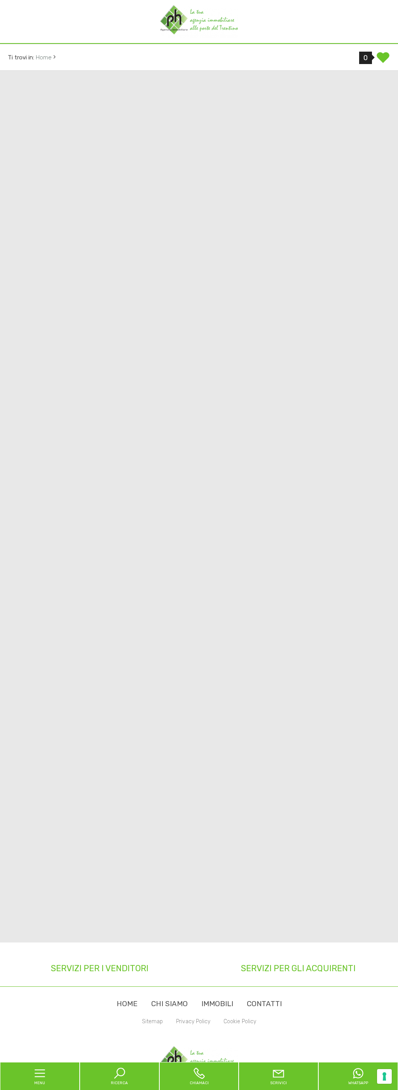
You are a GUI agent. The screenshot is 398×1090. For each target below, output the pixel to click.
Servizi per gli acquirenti (298, 968)
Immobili (217, 1003)
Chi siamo (169, 1003)
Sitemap (152, 1021)
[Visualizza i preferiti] (383, 60)
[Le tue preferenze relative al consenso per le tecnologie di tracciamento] (384, 1076)
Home (127, 1003)
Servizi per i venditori (99, 968)
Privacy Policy (193, 1021)
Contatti (264, 1003)
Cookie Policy (239, 1021)
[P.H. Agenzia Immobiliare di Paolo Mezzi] (199, 21)
